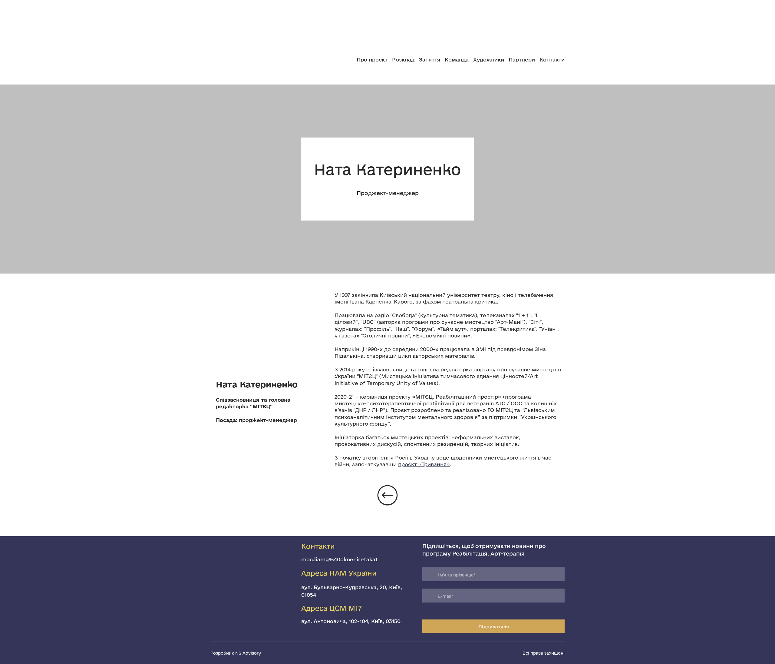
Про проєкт (372, 59)
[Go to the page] (247, 59)
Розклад (403, 59)
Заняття (429, 59)
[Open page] (387, 19)
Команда (457, 59)
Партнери (522, 59)
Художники (488, 59)
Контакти (552, 59)
